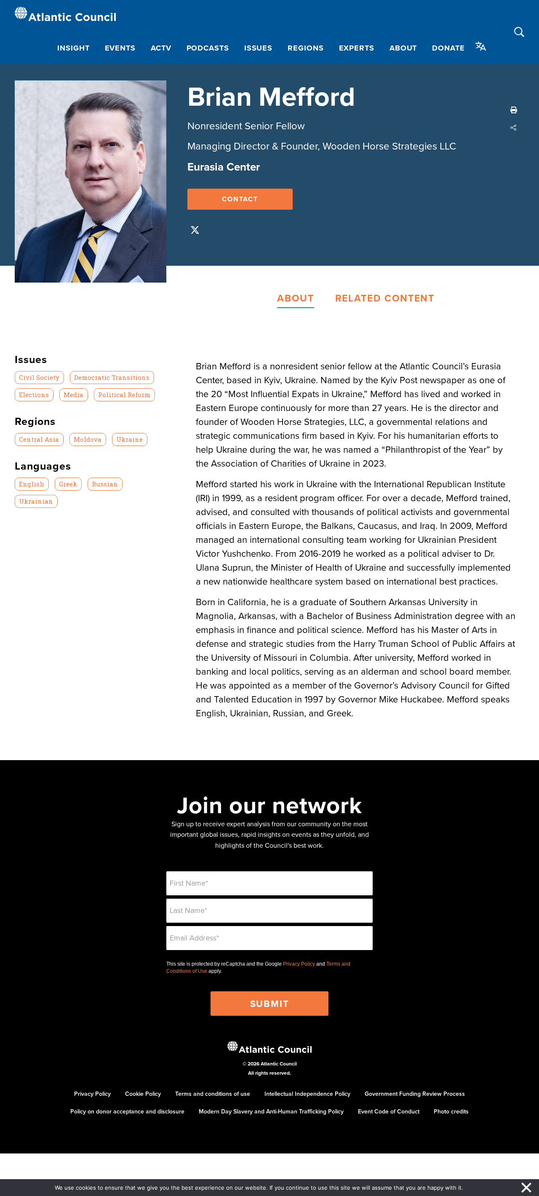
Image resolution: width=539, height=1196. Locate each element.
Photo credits (451, 1111)
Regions (305, 48)
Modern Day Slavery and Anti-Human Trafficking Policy (271, 1111)
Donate (448, 48)
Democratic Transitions (111, 377)
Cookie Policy (143, 1093)
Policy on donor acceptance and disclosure (127, 1111)
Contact (240, 199)
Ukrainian (36, 501)
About (403, 48)
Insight (73, 48)
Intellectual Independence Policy (307, 1093)
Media (73, 394)
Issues (258, 48)
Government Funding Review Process (415, 1093)
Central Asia (39, 439)
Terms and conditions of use (212, 1093)
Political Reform (124, 394)
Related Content (385, 298)
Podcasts (208, 48)
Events (120, 48)
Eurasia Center (223, 167)
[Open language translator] (480, 46)
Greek (68, 484)
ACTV (161, 48)
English (31, 484)
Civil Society (39, 377)
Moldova (87, 439)
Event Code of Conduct (388, 1111)
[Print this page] (513, 110)
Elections (34, 394)
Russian (105, 484)
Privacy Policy (299, 964)
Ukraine (129, 439)
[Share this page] (513, 127)
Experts (356, 48)
